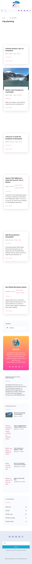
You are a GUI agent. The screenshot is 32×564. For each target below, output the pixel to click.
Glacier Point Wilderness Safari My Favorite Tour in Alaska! (14, 180)
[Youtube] (24, 10)
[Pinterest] (27, 10)
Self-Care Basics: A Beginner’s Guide (18, 448)
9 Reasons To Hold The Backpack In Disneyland (13, 138)
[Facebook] (19, 10)
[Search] (7, 328)
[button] (2, 10)
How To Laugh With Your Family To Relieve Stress (20, 426)
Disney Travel (17, 53)
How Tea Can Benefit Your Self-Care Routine (20, 464)
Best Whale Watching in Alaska (15, 287)
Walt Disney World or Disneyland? (12, 236)
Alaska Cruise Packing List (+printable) (19, 413)
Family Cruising (17, 95)
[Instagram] (30, 10)
